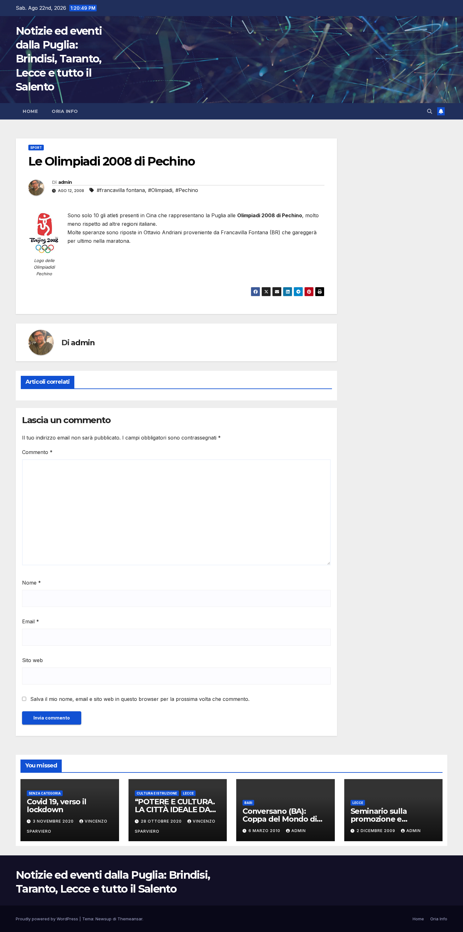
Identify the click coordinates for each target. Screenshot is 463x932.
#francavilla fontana (121, 190)
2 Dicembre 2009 (377, 830)
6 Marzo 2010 (265, 830)
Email (30, 621)
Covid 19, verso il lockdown (56, 805)
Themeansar (129, 918)
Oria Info (65, 111)
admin (65, 182)
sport (36, 147)
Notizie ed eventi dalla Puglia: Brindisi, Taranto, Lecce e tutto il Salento (59, 58)
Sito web (32, 660)
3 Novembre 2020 (54, 821)
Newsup (103, 918)
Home (30, 111)
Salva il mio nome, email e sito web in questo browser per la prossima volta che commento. (139, 699)
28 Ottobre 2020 (162, 821)
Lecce (188, 793)
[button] (429, 111)
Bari (248, 803)
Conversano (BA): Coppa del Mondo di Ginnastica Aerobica (280, 819)
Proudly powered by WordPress (47, 918)
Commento (37, 452)
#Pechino (186, 190)
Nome (31, 583)
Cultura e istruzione (157, 793)
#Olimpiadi (160, 190)
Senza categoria (45, 793)
